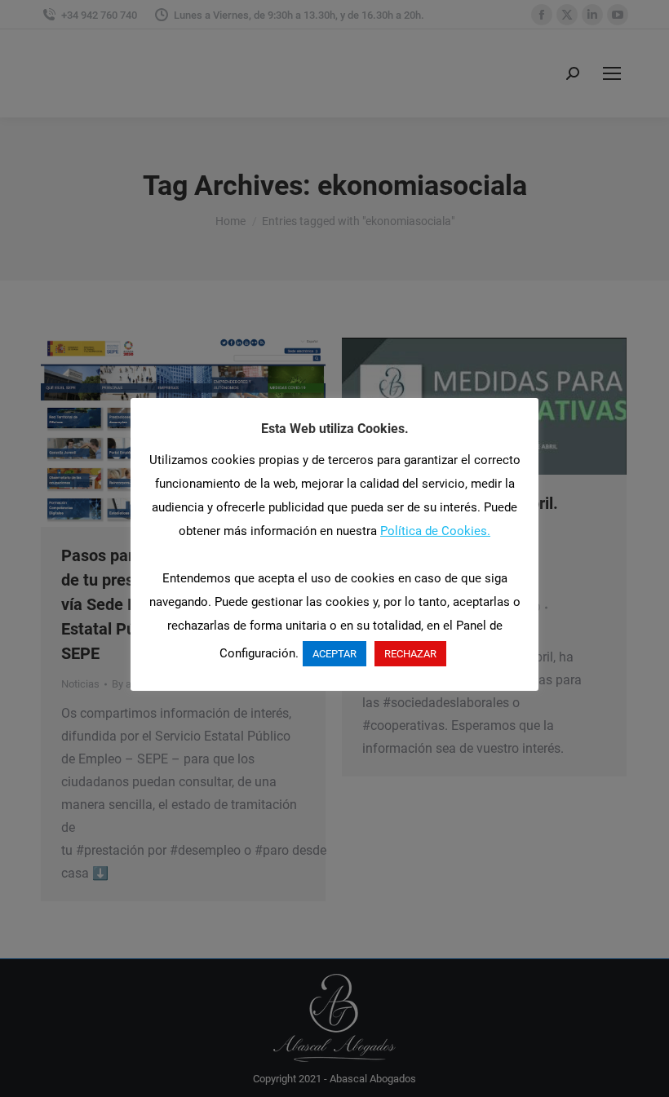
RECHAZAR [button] (410, 654)
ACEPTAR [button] (334, 654)
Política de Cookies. (435, 531)
